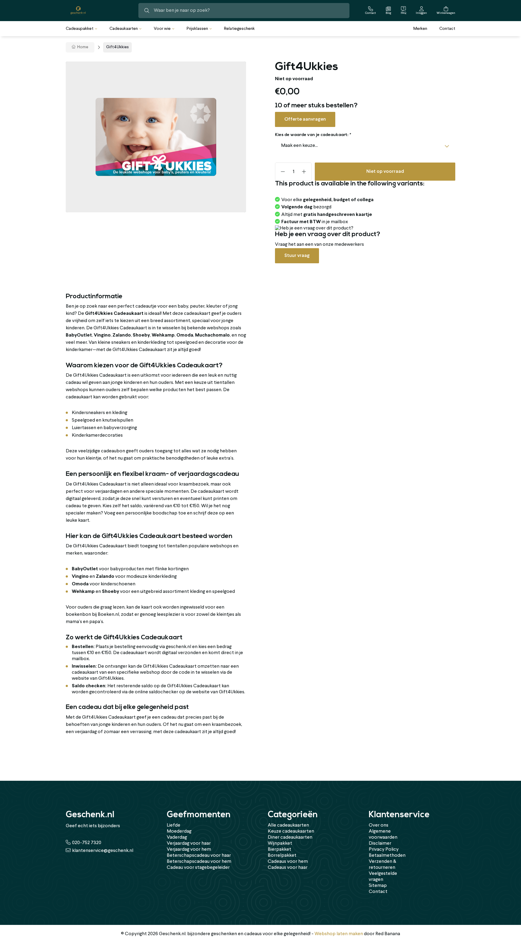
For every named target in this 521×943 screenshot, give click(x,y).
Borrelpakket (282, 855)
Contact (447, 29)
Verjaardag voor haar (189, 843)
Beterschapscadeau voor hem (199, 861)
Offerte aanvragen (305, 119)
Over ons (378, 825)
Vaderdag (177, 837)
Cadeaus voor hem (288, 861)
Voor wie (162, 29)
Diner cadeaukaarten (290, 837)
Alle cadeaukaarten (288, 825)
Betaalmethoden (387, 855)
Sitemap (378, 885)
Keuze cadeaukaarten (291, 831)
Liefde (173, 825)
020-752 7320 (86, 842)
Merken (420, 29)
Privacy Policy (384, 849)
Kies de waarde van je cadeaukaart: (313, 135)
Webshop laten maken (338, 934)
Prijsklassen (197, 29)
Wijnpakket (280, 843)
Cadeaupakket (79, 29)
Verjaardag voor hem (189, 849)
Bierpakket (279, 849)
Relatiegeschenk (239, 29)
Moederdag (179, 831)
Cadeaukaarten (123, 29)
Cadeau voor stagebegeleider (198, 867)
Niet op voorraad (385, 171)
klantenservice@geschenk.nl (102, 850)
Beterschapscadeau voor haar (199, 855)
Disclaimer (380, 843)
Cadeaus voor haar (288, 867)
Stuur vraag (297, 255)
